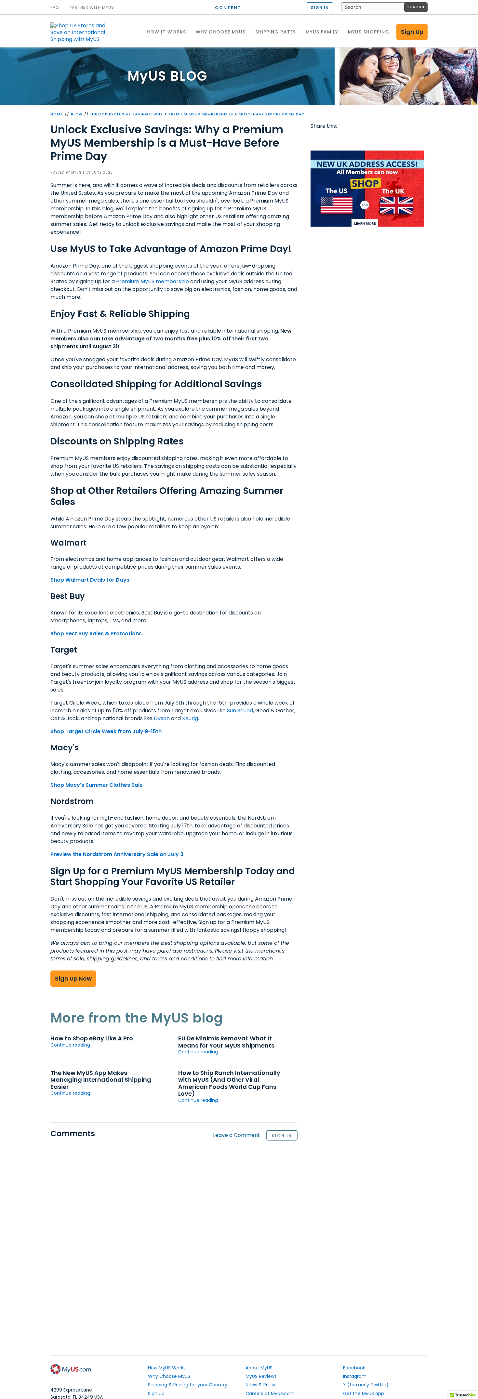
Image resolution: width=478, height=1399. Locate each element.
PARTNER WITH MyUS (92, 7)
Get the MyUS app (363, 1393)
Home (56, 114)
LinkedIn (391, 139)
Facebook (317, 139)
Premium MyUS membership (152, 281)
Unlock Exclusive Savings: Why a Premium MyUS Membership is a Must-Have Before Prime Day (197, 114)
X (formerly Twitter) (366, 1384)
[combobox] (384, 7)
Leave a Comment (236, 1135)
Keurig (190, 718)
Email (354, 139)
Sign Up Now (73, 978)
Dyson (162, 718)
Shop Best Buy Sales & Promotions (96, 633)
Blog (76, 114)
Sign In (282, 1136)
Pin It (367, 139)
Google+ (379, 139)
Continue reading (70, 1045)
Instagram (354, 1376)
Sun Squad (240, 710)
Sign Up (412, 32)
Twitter (329, 139)
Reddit (342, 139)
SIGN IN (320, 7)
